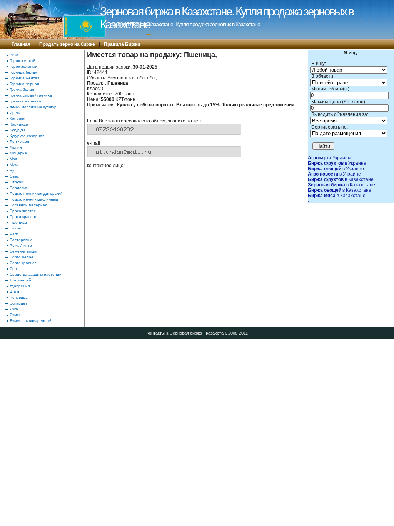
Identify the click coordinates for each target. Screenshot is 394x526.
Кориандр (19, 124)
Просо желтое (23, 211)
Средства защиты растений (36, 274)
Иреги (15, 113)
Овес (14, 176)
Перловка (18, 188)
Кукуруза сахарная (27, 136)
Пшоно (16, 228)
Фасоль (16, 292)
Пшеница (18, 222)
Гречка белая (22, 89)
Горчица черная (24, 84)
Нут (13, 170)
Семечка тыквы (23, 251)
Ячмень (16, 315)
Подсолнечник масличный (34, 199)
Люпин (16, 147)
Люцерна (18, 153)
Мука (14, 164)
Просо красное (23, 216)
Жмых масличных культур (33, 107)
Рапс (14, 234)
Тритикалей (20, 280)
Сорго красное (23, 263)
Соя (13, 268)
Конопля (17, 118)
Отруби (16, 182)
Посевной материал (28, 205)
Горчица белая (23, 72)
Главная (21, 44)
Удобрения (20, 286)
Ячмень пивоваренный (31, 320)
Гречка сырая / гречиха (31, 95)
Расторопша (21, 240)
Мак (13, 159)
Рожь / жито (21, 245)
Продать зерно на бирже (67, 44)
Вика (14, 55)
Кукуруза (18, 130)
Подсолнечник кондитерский (36, 193)
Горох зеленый (23, 66)
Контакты (156, 333)
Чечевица (19, 297)
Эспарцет (18, 303)
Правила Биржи (122, 44)
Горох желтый (22, 61)
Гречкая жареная (25, 101)
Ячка (14, 309)
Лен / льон (19, 141)
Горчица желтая (24, 78)
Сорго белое (21, 257)
